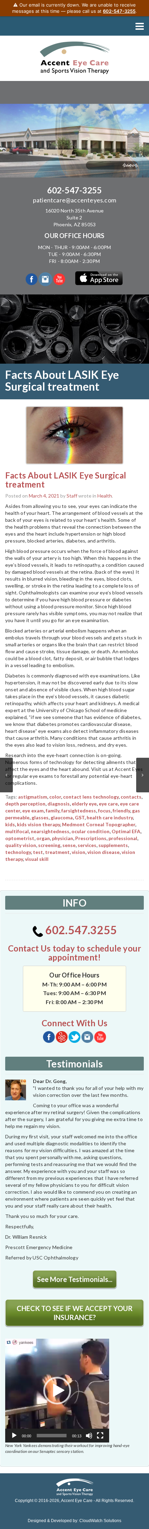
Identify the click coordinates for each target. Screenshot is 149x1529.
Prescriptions (90, 838)
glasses (40, 817)
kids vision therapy (38, 824)
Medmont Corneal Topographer (98, 824)
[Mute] (89, 1435)
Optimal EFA (126, 831)
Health (104, 496)
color (55, 797)
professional (122, 838)
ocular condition (90, 831)
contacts (131, 797)
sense (69, 845)
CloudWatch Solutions (100, 1520)
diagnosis (58, 804)
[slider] (52, 1435)
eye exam (33, 810)
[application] (57, 1390)
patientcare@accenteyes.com (74, 200)
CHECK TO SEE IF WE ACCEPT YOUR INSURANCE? (75, 1312)
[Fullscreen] (100, 1435)
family (52, 810)
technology (18, 852)
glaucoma (62, 817)
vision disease (103, 852)
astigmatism (32, 797)
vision (78, 852)
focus (104, 810)
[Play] (14, 1435)
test (38, 852)
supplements (113, 845)
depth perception (25, 804)
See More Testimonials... (74, 1279)
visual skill (37, 859)
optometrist (19, 838)
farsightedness (78, 810)
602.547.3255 (80, 930)
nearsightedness (50, 831)
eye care (108, 804)
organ (43, 838)
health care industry (110, 817)
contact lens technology (91, 797)
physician (62, 838)
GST (80, 817)
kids (10, 824)
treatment (57, 852)
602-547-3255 (74, 190)
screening (49, 845)
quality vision (20, 845)
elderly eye (84, 804)
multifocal (17, 831)
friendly (121, 810)
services (87, 845)
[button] (57, 1390)
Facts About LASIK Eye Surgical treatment (65, 479)
